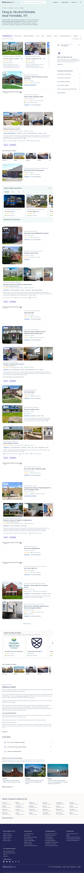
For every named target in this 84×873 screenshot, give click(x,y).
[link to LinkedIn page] (6, 861)
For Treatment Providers (9, 848)
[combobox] (34, 2)
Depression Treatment (50, 835)
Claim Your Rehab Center (8, 851)
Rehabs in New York (7, 837)
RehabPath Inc (58, 866)
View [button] (5, 144)
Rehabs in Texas (6, 838)
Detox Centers (27, 835)
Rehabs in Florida (7, 833)
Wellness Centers (28, 842)
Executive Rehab (48, 837)
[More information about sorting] (81, 39)
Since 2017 (74, 59)
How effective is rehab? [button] (63, 85)
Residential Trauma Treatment (52, 842)
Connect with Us (7, 859)
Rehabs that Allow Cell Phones (30, 845)
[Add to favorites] (20, 72)
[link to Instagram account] (15, 861)
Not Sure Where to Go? (9, 831)
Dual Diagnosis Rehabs (50, 840)
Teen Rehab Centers (49, 838)
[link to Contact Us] (3, 861)
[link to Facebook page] (18, 861)
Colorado (27, 778)
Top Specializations (50, 831)
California (13, 191)
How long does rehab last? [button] (63, 81)
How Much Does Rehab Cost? (72, 840)
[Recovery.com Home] (8, 2)
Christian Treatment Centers (51, 845)
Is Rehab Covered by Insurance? (73, 837)
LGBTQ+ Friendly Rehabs (29, 840)
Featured (7, 191)
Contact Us (5, 856)
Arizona (5, 778)
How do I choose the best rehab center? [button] (67, 89)
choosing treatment (23, 696)
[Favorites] (80, 2)
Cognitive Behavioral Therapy (30, 837)
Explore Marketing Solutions (9, 852)
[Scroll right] (81, 36)
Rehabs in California (7, 835)
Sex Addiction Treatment (50, 844)
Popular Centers (28, 831)
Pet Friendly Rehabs (28, 844)
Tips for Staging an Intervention (73, 838)
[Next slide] (49, 55)
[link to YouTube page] (9, 861)
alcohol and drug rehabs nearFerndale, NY (12, 21)
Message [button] (13, 144)
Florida (18, 191)
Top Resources (70, 831)
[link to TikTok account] (12, 861)
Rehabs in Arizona (7, 840)
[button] (11, 38)
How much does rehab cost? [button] (64, 77)
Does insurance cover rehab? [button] (64, 74)
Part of (11, 286)
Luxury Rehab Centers (29, 833)
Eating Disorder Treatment (51, 833)
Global (23, 191)
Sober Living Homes (28, 838)
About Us (5, 854)
